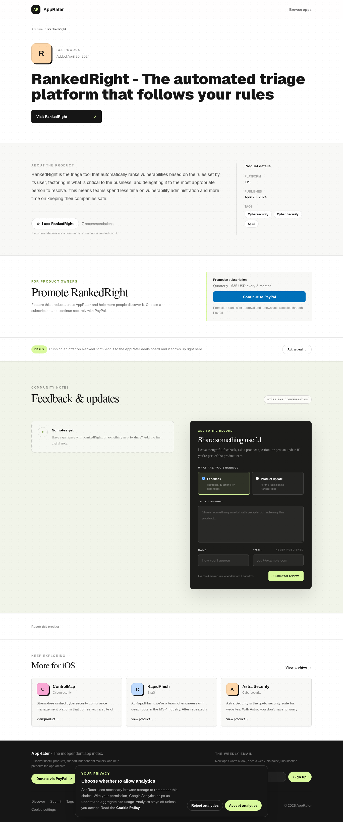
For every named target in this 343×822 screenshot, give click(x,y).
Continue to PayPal (259, 297)
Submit (55, 801)
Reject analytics (205, 805)
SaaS (251, 224)
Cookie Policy (128, 808)
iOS (247, 182)
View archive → (298, 667)
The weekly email (233, 754)
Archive (37, 29)
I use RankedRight (55, 224)
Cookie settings (43, 809)
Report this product (45, 626)
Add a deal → (297, 349)
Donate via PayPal (54, 779)
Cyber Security (288, 214)
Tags (70, 801)
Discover (38, 801)
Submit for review (286, 576)
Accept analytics (243, 805)
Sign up (300, 777)
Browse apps (300, 10)
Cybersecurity (258, 214)
